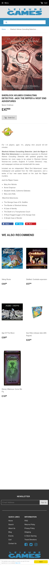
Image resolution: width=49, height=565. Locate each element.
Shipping (27, 532)
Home (4, 29)
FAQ (26, 520)
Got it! (41, 562)
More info (17, 563)
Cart (45, 3)
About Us (11, 528)
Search (11, 524)
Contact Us (12, 543)
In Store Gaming (30, 536)
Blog (10, 532)
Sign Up (43, 502)
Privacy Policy (29, 528)
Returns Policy (29, 524)
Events (10, 536)
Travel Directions (30, 539)
